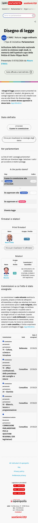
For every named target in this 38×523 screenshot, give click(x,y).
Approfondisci (16, 103)
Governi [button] (5, 9)
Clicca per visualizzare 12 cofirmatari (19, 248)
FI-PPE (26, 239)
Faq (19, 467)
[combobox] (19, 15)
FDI (15, 273)
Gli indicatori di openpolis (19, 463)
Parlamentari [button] (16, 9)
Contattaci (18, 512)
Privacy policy (19, 471)
